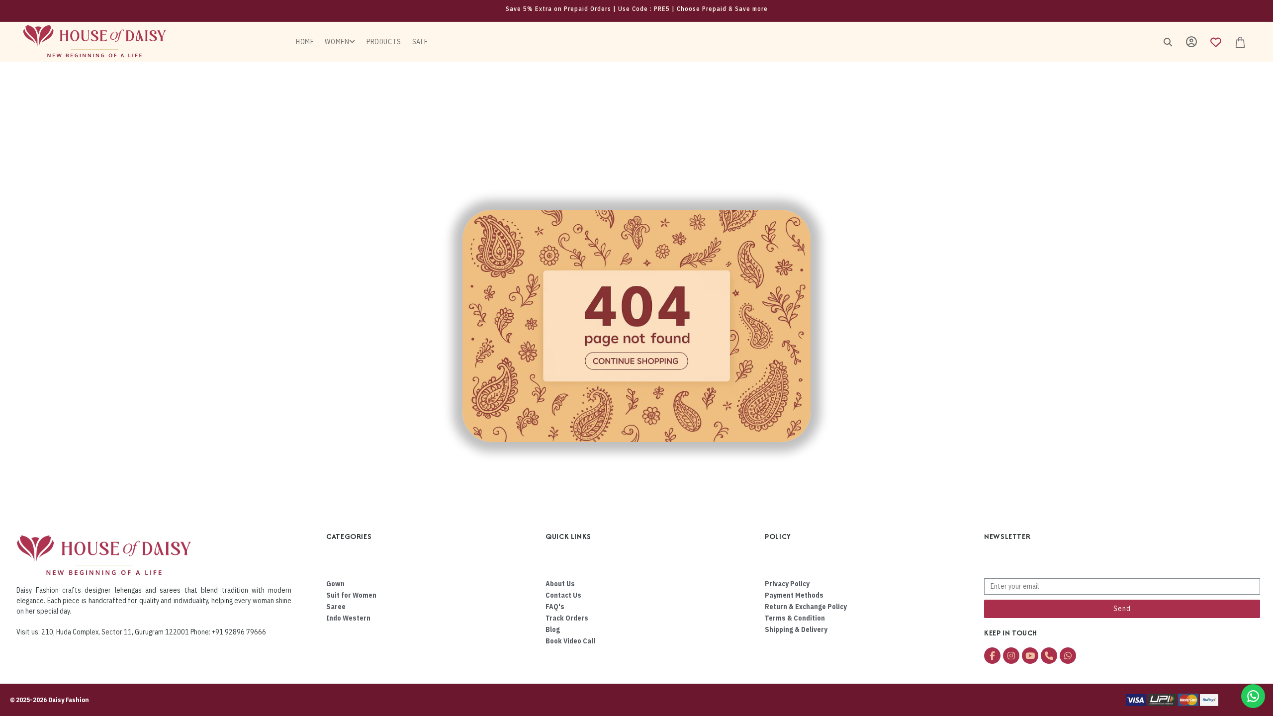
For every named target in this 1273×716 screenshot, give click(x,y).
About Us (560, 583)
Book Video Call (570, 640)
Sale (420, 41)
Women (337, 41)
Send (1122, 608)
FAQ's (555, 606)
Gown (335, 583)
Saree (336, 606)
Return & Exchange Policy (806, 606)
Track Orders (567, 618)
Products (383, 41)
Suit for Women (351, 595)
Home (305, 41)
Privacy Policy (787, 583)
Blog (553, 629)
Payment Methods (794, 595)
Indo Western (348, 618)
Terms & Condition (795, 618)
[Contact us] (1253, 696)
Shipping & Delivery (796, 629)
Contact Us (563, 595)
